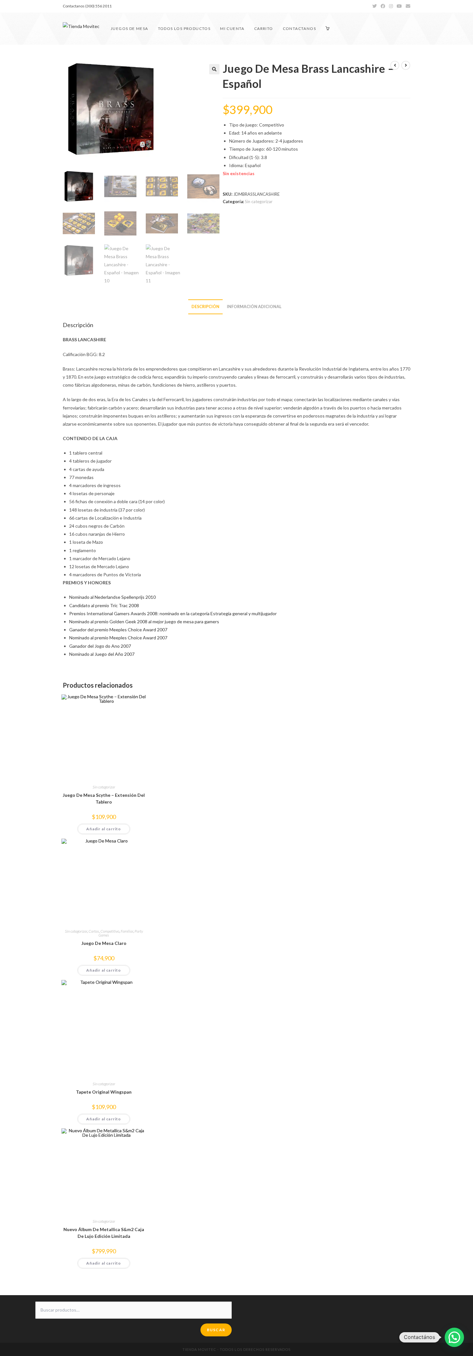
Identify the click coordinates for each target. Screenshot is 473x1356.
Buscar (216, 1329)
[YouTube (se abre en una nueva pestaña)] (399, 6)
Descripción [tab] (205, 306)
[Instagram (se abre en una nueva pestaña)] (391, 6)
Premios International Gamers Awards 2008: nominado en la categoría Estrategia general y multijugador (173, 613)
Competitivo (109, 931)
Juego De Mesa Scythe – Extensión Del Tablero (104, 798)
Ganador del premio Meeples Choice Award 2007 (118, 629)
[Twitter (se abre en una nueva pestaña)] (374, 6)
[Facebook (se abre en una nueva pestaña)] (383, 6)
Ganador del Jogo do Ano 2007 (100, 646)
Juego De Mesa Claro (103, 943)
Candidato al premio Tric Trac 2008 (104, 605)
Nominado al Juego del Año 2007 (101, 654)
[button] (214, 69)
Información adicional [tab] (254, 306)
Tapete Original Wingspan (104, 1092)
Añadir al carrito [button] (103, 828)
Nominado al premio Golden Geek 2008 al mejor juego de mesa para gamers (144, 621)
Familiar (127, 931)
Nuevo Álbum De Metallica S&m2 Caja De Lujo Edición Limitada (103, 1233)
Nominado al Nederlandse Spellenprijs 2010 (112, 597)
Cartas (93, 931)
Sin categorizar (259, 201)
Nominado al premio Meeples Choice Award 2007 (118, 637)
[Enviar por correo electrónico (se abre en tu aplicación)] (407, 6)
